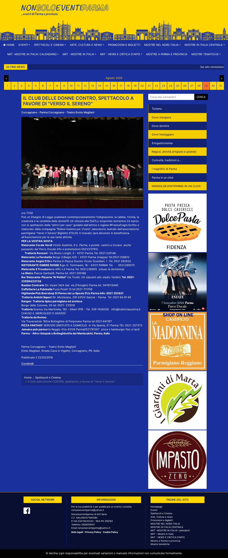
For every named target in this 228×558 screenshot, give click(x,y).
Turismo (157, 108)
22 (156, 85)
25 (177, 85)
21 (149, 85)
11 (78, 85)
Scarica (38, 309)
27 (191, 85)
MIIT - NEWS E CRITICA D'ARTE (168, 537)
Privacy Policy (93, 532)
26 (184, 85)
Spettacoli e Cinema (161, 513)
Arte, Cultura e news (162, 517)
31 (220, 85)
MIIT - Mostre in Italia (162, 534)
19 (135, 85)
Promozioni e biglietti (124, 44)
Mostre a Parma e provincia (166, 54)
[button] (24, 44)
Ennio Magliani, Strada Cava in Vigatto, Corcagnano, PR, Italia (60, 350)
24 (170, 85)
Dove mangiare (161, 117)
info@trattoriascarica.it (125, 309)
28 (199, 85)
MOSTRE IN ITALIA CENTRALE (167, 527)
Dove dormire (160, 126)
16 (113, 85)
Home (10, 44)
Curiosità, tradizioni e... (166, 160)
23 (163, 85)
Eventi (154, 510)
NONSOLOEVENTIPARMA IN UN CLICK (176, 186)
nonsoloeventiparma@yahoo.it (87, 510)
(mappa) (102, 257)
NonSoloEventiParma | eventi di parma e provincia (66, 10)
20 (142, 85)
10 (71, 85)
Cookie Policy (110, 532)
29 (206, 85)
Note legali (77, 532)
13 (92, 85)
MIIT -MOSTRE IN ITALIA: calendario (170, 530)
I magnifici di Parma (164, 169)
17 (121, 85)
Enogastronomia (162, 143)
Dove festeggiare (163, 134)
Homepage (156, 506)
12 (85, 85)
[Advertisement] (162, 13)
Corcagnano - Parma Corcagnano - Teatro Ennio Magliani (57, 112)
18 (128, 85)
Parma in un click (162, 177)
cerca (201, 97)
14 (99, 85)
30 (213, 85)
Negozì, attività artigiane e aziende (174, 151)
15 (106, 85)
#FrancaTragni (119, 225)
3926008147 (88, 524)
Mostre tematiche (160, 544)
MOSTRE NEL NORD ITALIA (165, 523)
